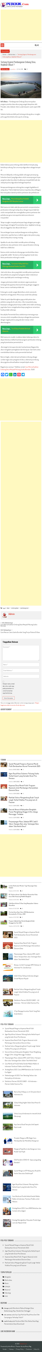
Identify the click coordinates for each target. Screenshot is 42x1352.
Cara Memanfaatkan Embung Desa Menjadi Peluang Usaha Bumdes (19, 625)
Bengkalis (8, 1277)
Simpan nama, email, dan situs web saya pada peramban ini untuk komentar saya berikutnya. (9, 688)
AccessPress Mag (26, 1346)
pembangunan (24, 608)
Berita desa (11, 54)
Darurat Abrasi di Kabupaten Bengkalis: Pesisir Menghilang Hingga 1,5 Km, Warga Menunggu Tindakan (23, 811)
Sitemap (11, 1349)
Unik (6, 1296)
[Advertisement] (21, 24)
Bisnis (6, 1283)
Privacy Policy (20, 1349)
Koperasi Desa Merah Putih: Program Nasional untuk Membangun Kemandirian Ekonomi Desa (23, 787)
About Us (36, 1349)
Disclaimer (29, 1349)
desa (8, 608)
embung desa (15, 608)
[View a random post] (38, 45)
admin (13, 69)
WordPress (11, 1346)
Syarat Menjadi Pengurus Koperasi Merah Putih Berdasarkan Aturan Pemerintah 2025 (24, 765)
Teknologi (8, 1293)
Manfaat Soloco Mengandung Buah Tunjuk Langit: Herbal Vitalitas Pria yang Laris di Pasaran (24, 799)
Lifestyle (7, 1286)
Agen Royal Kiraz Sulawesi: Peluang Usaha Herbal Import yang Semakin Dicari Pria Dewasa (24, 775)
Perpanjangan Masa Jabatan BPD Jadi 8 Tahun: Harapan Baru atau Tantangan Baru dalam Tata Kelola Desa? (24, 823)
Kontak (5, 1349)
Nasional (7, 1290)
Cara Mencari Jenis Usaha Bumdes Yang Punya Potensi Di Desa (20, 632)
